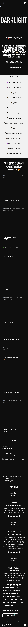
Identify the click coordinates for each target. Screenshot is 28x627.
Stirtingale (24, 621)
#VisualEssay (7, 605)
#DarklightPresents (11, 590)
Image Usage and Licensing (12, 476)
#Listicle (6, 599)
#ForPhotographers (10, 593)
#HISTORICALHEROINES (11, 596)
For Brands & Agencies (14, 62)
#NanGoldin (16, 599)
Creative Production (10, 478)
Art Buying (7, 475)
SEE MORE (14, 440)
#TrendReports (18, 602)
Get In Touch (9, 454)
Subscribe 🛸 (10, 615)
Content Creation (9, 482)
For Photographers (14, 68)
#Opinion (5, 602)
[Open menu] (25, 3)
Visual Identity (8, 480)
